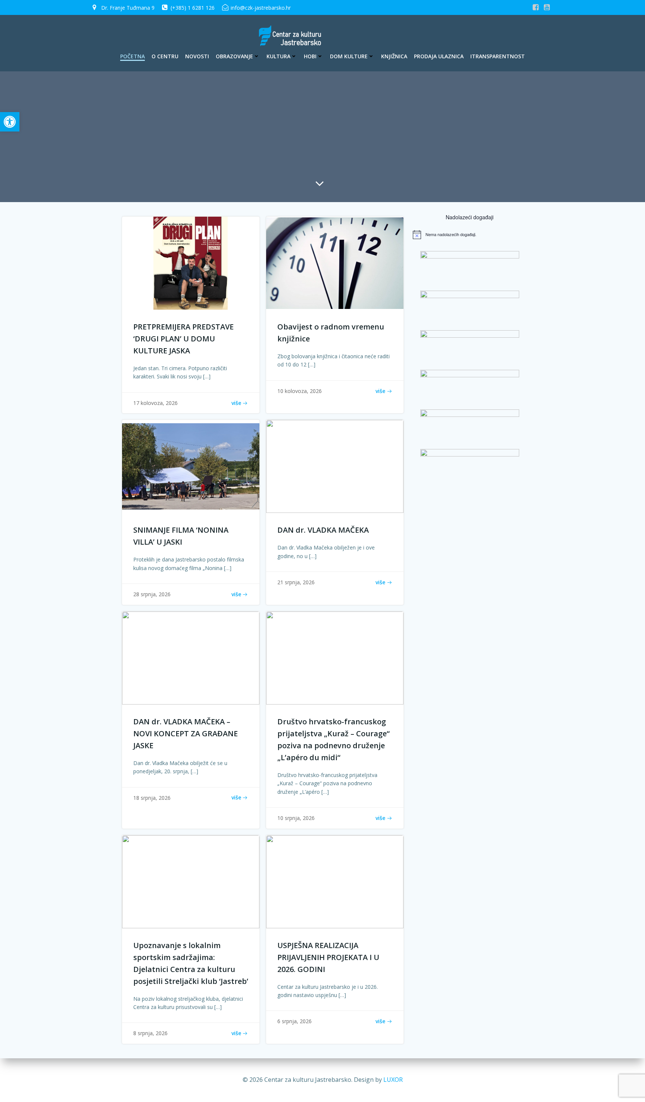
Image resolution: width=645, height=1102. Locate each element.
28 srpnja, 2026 (152, 594)
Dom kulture (349, 56)
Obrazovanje (234, 56)
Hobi (310, 56)
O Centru (165, 56)
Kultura (278, 56)
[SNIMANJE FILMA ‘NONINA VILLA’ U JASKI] (190, 466)
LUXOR (393, 1079)
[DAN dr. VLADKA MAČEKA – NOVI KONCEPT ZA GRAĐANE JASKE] (190, 657)
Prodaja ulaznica (439, 56)
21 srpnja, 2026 (296, 582)
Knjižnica (394, 56)
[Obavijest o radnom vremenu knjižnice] (334, 263)
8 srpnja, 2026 (150, 1033)
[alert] (469, 234)
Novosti (197, 56)
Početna (132, 56)
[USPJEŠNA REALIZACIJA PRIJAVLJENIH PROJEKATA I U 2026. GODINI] (334, 881)
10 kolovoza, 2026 (299, 390)
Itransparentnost (497, 56)
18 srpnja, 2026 (152, 797)
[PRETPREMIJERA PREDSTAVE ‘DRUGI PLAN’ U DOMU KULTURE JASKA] (190, 263)
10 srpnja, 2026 (296, 817)
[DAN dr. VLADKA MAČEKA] (334, 466)
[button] (9, 121)
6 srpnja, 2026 (294, 1021)
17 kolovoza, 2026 (155, 402)
